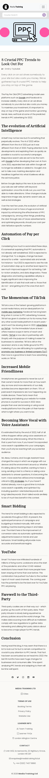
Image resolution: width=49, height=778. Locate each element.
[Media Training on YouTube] (33, 677)
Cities (25, 693)
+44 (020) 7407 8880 (26, 763)
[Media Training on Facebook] (13, 677)
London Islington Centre (25, 738)
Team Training (25, 728)
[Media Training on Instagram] (23, 677)
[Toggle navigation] (43, 7)
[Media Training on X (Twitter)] (18, 677)
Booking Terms (25, 706)
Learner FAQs (25, 733)
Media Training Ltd (28, 773)
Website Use (24, 716)
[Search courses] (44, 15)
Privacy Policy (24, 711)
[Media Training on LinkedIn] (28, 677)
